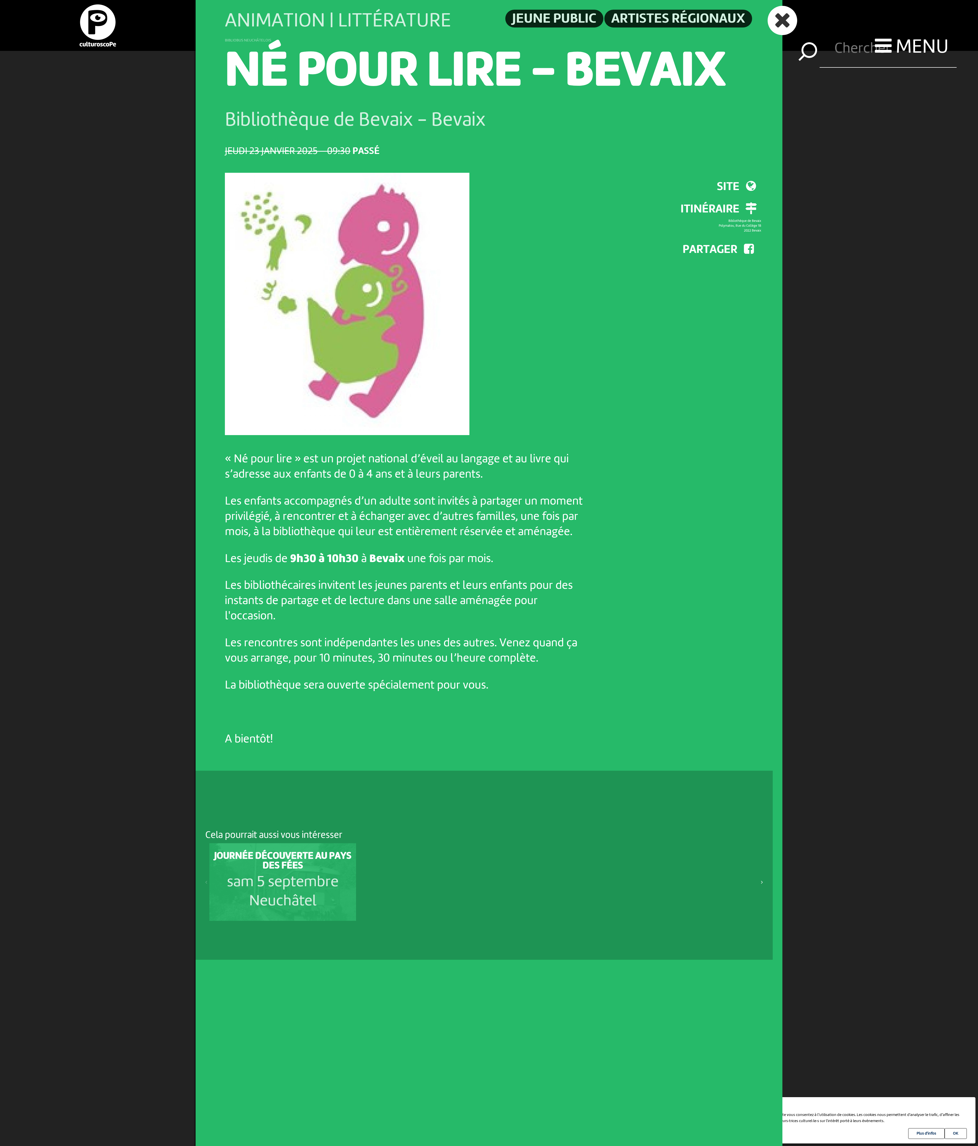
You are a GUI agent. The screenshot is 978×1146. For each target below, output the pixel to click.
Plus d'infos (926, 1133)
